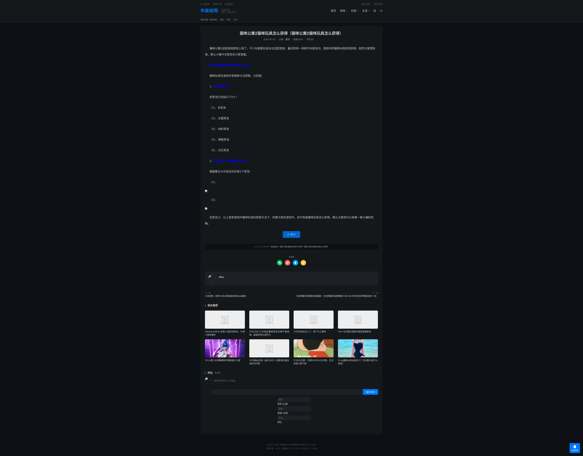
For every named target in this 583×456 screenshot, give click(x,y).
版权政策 (365, 4)
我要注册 (217, 4)
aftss (221, 277)
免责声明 (378, 4)
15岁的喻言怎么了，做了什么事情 (310, 331)
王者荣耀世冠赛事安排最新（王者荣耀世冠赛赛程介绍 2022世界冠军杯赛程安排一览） (337, 296)
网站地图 (292, 445)
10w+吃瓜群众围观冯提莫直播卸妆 (354, 331)
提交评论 (370, 392)
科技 (353, 10)
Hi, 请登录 (205, 4)
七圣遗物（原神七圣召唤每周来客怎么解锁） (226, 296)
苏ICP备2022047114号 (306, 445)
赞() (291, 234)
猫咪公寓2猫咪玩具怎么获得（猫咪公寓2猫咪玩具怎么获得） (291, 33)
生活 (364, 10)
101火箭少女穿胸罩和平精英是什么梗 (222, 360)
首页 (333, 10)
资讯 (228, 20)
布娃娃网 (209, 10)
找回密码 (229, 4)
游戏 (342, 10)
